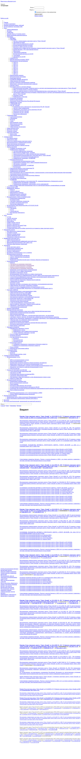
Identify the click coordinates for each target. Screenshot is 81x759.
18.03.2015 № (59, 733)
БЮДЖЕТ (13, 38)
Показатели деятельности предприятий (20, 299)
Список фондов (14, 211)
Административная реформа (11, 355)
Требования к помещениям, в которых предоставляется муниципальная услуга (31, 365)
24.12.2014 (23, 742)
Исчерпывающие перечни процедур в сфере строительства (26, 274)
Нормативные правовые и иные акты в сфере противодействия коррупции (30, 311)
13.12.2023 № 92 (46, 557)
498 (56, 729)
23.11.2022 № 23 (73, 603)
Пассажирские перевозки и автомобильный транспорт (25, 297)
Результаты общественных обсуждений (20, 385)
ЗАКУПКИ (13, 39)
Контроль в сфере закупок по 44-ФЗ (23, 46)
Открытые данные (12, 131)
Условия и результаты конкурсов (19, 202)
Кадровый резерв (14, 199)
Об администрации (12, 138)
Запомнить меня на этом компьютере (46, 12)
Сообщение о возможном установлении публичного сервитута (30, 344)
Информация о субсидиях (20, 96)
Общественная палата (13, 128)
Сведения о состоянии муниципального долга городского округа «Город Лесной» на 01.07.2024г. (46, 543)
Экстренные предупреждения (18, 178)
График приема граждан (13, 222)
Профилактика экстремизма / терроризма (24, 182)
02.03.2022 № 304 (24, 603)
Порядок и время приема (13, 234)
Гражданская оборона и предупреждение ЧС (22, 168)
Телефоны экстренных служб (18, 148)
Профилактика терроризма (17, 149)
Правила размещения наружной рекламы (21, 278)
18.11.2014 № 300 (66, 741)
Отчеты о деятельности (13, 224)
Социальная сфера (12, 115)
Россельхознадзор (18, 339)
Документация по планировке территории (21, 268)
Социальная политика (16, 116)
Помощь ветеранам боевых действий (14, 25)
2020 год (15, 64)
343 (62, 733)
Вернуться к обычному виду (8, 1)
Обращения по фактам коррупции (16, 237)
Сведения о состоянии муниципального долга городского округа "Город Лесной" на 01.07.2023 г (46, 587)
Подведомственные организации (16, 144)
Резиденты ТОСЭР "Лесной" (21, 111)
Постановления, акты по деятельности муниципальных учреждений (9, 577)
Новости (12, 189)
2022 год (15, 66)
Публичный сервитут (16, 342)
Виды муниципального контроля (19, 382)
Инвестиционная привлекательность (17, 35)
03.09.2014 (25, 741)
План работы (10, 221)
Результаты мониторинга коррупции (20, 324)
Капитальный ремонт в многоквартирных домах (23, 291)
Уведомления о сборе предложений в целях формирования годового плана (30, 377)
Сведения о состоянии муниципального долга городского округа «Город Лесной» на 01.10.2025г (46, 496)
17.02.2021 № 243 (73, 646)
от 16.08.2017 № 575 (26, 714)
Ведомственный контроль (14, 249)
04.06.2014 (67, 739)
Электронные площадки (19, 52)
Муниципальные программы (18, 76)
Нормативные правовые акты (15, 248)
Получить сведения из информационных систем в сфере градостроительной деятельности (34, 275)
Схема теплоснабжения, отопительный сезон (22, 302)
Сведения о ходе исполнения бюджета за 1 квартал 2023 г (35, 583)
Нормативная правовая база (17, 198)
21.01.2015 (33, 742)
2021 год (15, 65)
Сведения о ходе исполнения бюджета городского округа (35, 453)
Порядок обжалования (13, 308)
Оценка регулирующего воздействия (17, 370)
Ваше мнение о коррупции (17, 325)
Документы (13, 208)
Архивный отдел (11, 207)
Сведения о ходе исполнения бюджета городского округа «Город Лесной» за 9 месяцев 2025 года (46, 490)
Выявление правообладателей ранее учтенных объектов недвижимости (29, 259)
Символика (10, 32)
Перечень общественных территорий (17, 244)
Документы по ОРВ (15, 372)
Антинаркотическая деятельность (19, 174)
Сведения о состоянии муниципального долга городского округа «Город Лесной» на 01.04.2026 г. (46, 450)
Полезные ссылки (18, 95)
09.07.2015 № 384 (68, 734)
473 (78, 728)
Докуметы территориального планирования (22, 265)
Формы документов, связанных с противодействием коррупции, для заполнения (32, 315)
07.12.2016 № (52, 729)
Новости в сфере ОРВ (16, 378)
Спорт (12, 121)
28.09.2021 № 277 (49, 648)
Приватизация (14, 258)
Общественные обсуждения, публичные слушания (23, 285)
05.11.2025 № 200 (36, 467)
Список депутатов (12, 218)
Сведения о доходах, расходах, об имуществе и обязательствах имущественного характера (34, 317)
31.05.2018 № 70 (67, 708)
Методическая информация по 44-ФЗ (23, 43)
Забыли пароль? (38, 16)
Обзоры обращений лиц (13, 235)
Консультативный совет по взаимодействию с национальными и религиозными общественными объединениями (41, 172)
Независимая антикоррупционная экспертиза (22, 312)
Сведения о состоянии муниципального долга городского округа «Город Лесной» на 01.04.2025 (46, 499)
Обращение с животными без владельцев (21, 305)
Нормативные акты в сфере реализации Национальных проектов (24, 397)
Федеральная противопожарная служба (23, 161)
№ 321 (27, 742)
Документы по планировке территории (20, 264)
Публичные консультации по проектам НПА (22, 374)
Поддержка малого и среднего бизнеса (20, 86)
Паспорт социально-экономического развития (22, 82)
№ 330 (37, 742)
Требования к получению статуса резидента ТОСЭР (27, 109)
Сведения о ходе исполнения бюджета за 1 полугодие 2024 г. (36, 538)
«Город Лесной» (55, 453)
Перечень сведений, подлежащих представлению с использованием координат (31, 284)
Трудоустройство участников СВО (13, 26)
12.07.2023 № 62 (24, 557)
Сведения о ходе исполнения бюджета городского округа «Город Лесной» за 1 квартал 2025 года (46, 493)
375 (32, 734)
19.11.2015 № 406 (27, 736)
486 (36, 729)
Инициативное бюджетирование (19, 61)
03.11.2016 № (42, 729)
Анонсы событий (15, 191)
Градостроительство (12, 261)
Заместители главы (12, 139)
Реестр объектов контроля (17, 390)
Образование (13, 118)
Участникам (16, 55)
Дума (5, 215)
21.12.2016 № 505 (32, 713)
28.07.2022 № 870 (38, 574)
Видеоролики (17, 166)
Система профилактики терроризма (23, 151)
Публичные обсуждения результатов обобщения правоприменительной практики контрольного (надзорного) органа (41, 388)
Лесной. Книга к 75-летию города (16, 33)
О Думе (9, 217)
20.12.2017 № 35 (32, 708)
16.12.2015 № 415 (76, 727)
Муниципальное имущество (14, 254)
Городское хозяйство (12, 289)
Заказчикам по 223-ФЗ (19, 56)
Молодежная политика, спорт (18, 354)
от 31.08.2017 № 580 (36, 714)
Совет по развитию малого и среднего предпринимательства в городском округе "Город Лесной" (39, 91)
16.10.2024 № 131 (39, 512)
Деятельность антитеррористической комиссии (26, 156)
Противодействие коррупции (15, 309)
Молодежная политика (16, 124)
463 (67, 728)
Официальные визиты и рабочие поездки (18, 145)
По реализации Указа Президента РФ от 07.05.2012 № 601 (22, 205)
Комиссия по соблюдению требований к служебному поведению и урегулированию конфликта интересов (39, 318)
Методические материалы (17, 314)
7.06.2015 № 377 (39, 734)
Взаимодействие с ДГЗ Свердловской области (25, 49)
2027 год (15, 74)
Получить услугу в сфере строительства (21, 271)
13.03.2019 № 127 (58, 699)
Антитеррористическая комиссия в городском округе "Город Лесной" (32, 155)
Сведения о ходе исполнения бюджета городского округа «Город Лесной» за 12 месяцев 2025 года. (46, 489)
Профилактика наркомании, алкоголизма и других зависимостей (30, 184)
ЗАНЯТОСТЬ (14, 58)
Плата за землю (14, 347)
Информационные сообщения (18, 194)
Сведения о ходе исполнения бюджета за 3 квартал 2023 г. (35, 580)
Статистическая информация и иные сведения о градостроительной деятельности (32, 277)
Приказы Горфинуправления (8, 571)
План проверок (14, 384)
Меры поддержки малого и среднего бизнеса (25, 89)
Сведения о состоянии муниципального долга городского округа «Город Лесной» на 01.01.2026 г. (46, 452)
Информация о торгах (19, 329)
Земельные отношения (13, 327)
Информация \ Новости (13, 188)
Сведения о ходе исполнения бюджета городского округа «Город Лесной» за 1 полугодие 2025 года (47, 492)
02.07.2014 (76, 739)
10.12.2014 (74, 741)
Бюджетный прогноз (6, 570)
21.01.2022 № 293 (73, 601)
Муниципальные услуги (13, 357)
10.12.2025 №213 (47, 467)
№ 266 (71, 739)
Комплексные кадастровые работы (19, 348)
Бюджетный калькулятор (7, 587)
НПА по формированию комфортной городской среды (22, 241)
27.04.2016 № (52, 728)
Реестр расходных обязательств (9, 583)
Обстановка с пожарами (19, 164)
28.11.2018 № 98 (24, 709)
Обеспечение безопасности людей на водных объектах (25, 175)
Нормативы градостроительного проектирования (23, 269)
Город (5, 28)
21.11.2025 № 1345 (26, 425)
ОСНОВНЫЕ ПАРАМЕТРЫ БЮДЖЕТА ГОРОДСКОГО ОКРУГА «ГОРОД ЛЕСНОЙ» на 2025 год (47, 487)
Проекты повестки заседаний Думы (16, 225)
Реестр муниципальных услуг (18, 361)
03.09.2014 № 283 (37, 741)
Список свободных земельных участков (24, 332)
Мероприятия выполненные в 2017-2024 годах (19, 242)
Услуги (12, 209)
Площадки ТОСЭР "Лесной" (21, 112)
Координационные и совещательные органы (19, 142)
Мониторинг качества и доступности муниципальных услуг (26, 364)
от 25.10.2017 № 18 (45, 714)
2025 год (15, 71)
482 (27, 729)
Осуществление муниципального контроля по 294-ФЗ (24, 387)
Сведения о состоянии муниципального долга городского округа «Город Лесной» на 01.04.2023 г (46, 589)
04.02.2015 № (48, 733)
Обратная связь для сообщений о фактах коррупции (24, 319)
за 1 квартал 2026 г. (65, 453)
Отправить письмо (12, 232)
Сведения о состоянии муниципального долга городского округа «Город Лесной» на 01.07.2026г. (46, 449)
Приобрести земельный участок (18, 272)
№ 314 (78, 741)
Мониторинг (16, 51)
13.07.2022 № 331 (36, 603)
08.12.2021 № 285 (61, 648)
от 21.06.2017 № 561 (67, 713)
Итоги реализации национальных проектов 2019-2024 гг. (22, 398)
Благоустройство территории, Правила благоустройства (25, 279)
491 (46, 729)
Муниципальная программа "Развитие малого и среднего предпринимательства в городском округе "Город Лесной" (44, 88)
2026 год (15, 72)
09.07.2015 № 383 (58, 734)
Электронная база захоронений (18, 307)
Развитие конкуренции (16, 99)
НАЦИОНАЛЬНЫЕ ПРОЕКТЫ (19, 79)
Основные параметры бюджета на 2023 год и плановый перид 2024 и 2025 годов (42, 577)
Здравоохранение (15, 125)
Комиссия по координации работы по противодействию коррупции (28, 322)
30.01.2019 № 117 (44, 709)
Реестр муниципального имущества (20, 255)
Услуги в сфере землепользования (19, 334)
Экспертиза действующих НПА (18, 375)
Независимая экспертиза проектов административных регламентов (28, 362)
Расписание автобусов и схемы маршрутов (21, 298)
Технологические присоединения (19, 301)
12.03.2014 (47, 739)
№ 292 (49, 741)
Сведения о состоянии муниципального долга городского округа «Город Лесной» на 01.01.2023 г (46, 590)
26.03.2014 (57, 739)
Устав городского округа (13, 247)
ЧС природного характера (17, 176)
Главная (6, 22)
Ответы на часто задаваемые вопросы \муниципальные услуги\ (27, 287)
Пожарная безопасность (16, 159)
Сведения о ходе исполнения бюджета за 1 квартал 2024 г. (35, 539)
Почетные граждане (12, 129)
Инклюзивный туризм (16, 122)
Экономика (10, 36)
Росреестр (16, 338)
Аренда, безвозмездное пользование (20, 257)
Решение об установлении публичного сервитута (26, 345)
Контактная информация (20, 114)
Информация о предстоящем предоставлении (25, 331)
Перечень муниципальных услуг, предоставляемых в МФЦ (26, 392)
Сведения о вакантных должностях (19, 201)
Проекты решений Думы (13, 227)
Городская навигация (12, 132)
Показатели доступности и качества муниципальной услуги (26, 367)
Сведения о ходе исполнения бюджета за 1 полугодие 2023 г (36, 582)
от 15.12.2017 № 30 (54, 714)
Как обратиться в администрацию (16, 231)
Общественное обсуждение (17, 81)
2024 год (15, 69)
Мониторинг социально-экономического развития (23, 84)
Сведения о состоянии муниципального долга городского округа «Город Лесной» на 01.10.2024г (46, 542)
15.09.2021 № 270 (37, 648)
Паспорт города (14, 85)
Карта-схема (13, 134)
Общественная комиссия (13, 239)
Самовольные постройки (17, 281)
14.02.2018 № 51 (48, 708)
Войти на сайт (4, 18)
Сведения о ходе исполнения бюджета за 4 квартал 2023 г (35, 579)
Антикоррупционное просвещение (19, 321)
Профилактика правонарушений (19, 169)
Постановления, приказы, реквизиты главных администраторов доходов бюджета (8, 591)
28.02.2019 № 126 (48, 699)
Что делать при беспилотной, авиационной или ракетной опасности (22, 401)
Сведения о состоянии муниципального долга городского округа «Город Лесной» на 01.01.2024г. (46, 546)
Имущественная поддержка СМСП (19, 59)
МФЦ (8, 391)
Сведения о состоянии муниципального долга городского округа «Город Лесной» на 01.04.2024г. (46, 545)
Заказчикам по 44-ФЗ (19, 42)
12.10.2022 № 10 (61, 603)
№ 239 (51, 739)
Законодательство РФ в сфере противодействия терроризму (29, 154)
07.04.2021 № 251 (24, 648)
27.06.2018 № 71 (76, 708)
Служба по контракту (9, 23)
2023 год (15, 68)
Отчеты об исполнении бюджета (9, 568)
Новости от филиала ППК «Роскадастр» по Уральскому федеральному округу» (31, 288)
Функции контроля (15, 335)
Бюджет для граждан (6, 586)
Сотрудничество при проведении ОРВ (20, 371)
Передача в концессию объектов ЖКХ (20, 294)
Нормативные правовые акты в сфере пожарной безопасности (30, 162)
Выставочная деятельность (17, 212)
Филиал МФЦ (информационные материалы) (22, 394)
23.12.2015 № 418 (37, 736)
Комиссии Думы (11, 219)
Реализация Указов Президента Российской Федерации (25, 101)
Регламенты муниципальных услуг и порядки (19, 252)
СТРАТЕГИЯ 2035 (15, 104)
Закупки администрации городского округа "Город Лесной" (29, 41)
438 (46, 728)
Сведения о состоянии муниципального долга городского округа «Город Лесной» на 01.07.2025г (46, 498)
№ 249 (61, 739)
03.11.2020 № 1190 (39, 665)
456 (56, 728)
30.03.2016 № (41, 728)
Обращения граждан (9, 229)
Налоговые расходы (15, 78)
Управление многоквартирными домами (21, 295)
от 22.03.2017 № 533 (48, 713)
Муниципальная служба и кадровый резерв (18, 196)
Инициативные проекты (16, 75)
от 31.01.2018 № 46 (64, 714)
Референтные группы (16, 102)
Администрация (8, 136)
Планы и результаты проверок (9, 584)
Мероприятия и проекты (16, 192)
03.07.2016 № (73, 728)
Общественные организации (18, 126)
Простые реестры (15, 368)
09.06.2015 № (27, 734)
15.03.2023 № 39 (73, 556)
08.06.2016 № (62, 728)
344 (73, 733)
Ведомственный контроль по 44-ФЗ (23, 45)
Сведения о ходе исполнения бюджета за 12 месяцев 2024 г (35, 535)
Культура (12, 119)
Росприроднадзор (18, 341)
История (9, 31)
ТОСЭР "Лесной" (15, 105)
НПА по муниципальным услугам (19, 360)
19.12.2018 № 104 (34, 709)
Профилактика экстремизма (17, 171)
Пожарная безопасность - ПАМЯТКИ (23, 165)
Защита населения (12, 146)
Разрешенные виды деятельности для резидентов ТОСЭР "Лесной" (31, 106)
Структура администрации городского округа (19, 141)
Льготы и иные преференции (21, 108)
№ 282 (29, 741)
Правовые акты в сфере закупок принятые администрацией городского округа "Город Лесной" (39, 48)
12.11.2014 (45, 741)
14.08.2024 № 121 (26, 512)
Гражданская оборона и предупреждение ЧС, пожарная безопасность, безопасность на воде (38, 181)
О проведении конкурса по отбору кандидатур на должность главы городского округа (30, 228)
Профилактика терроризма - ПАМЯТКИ (24, 158)
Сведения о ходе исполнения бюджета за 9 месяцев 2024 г (35, 536)
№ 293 (59, 741)
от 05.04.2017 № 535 (58, 713)
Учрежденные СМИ (12, 186)
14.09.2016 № (23, 729)
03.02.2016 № (30, 728)
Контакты (9, 214)
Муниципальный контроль (14, 380)
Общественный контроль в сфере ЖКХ (20, 292)
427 (35, 728)
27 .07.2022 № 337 (49, 603)
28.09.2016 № (32, 729)
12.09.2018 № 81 (57, 708)
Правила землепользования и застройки (21, 267)
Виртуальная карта (15, 135)
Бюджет (19, 405)
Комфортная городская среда (11, 238)
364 (22, 734)
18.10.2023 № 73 (35, 557)
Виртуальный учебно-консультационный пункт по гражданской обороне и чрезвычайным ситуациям (37, 185)
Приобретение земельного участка (19, 328)
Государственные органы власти (19, 337)
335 (53, 733)
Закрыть (3, 4)
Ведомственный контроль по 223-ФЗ (23, 53)
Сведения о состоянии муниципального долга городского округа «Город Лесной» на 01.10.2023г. (46, 586)
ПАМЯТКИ (13, 179)
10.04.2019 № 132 (68, 699)
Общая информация (12, 29)
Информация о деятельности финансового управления (8, 595)
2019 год (15, 62)
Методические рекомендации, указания (24, 152)
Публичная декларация (16, 98)
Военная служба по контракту (18, 195)
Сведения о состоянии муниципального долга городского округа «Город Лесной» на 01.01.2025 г (46, 500)
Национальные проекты (10, 395)
